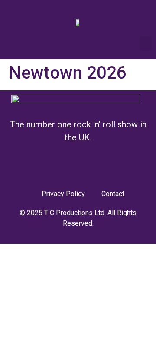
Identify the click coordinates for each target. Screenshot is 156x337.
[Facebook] (49, 169)
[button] (146, 43)
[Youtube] (78, 169)
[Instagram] (106, 169)
